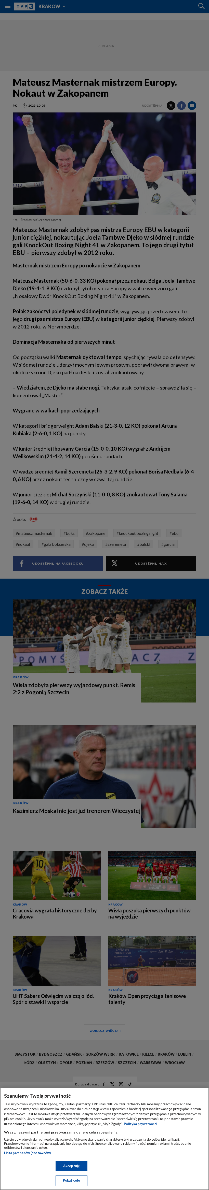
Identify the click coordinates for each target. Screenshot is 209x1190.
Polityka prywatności (140, 1124)
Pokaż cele (71, 1180)
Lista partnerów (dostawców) (27, 1153)
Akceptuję (71, 1166)
